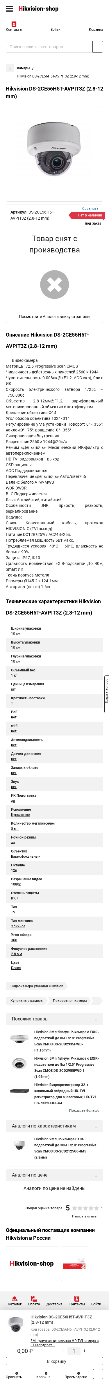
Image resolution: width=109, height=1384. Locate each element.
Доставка (54, 1304)
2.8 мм (16, 954)
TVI (13, 912)
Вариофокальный (25, 856)
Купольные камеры (27, 1001)
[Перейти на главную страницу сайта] (43, 8)
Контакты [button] (14, 30)
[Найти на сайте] (97, 47)
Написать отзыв (84, 1216)
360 (14, 940)
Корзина (96, 30)
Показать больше (84, 1111)
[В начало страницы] (98, 1374)
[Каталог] (9, 9)
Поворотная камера (70, 1001)
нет (14, 717)
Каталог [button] (15, 1304)
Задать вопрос (107, 691)
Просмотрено (76, 1377)
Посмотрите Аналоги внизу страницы (54, 316)
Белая (16, 968)
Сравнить (14, 1377)
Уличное (18, 926)
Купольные (20, 815)
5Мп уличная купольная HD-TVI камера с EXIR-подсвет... (65, 1343)
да (13, 801)
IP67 (14, 898)
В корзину (56, 1361)
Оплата (34, 1304)
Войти (55, 30)
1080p (16, 884)
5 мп (15, 829)
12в (14, 870)
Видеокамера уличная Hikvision (36, 986)
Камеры (23, 68)
